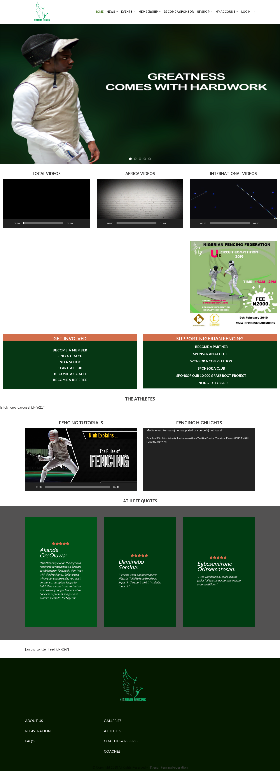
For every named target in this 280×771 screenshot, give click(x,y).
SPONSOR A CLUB (211, 368)
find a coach (70, 356)
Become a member (70, 350)
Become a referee (70, 379)
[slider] (43, 223)
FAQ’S (30, 741)
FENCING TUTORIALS (211, 383)
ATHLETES (112, 731)
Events (127, 11)
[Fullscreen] (84, 223)
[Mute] (77, 223)
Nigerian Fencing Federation (168, 767)
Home (99, 11)
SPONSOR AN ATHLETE (211, 354)
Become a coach (70, 374)
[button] (46, 203)
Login (245, 11)
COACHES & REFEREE (121, 741)
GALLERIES (112, 720)
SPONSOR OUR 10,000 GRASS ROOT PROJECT (211, 376)
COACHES (112, 751)
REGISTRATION (38, 731)
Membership (148, 11)
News (111, 11)
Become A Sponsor (179, 11)
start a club (70, 368)
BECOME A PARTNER (211, 347)
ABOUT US (34, 720)
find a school (70, 362)
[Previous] (11, 94)
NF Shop (203, 11)
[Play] (9, 223)
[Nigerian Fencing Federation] (47, 12)
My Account (225, 11)
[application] (46, 203)
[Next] (269, 94)
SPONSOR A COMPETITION (211, 361)
